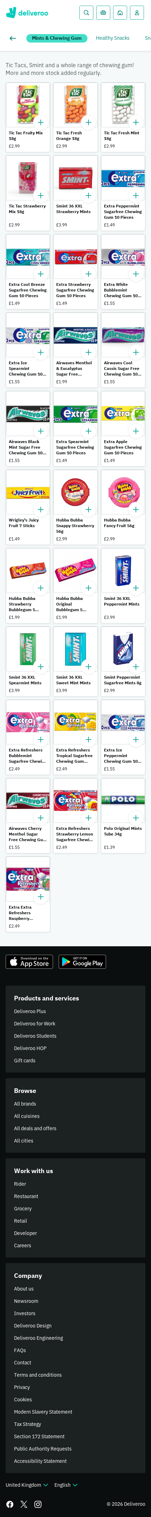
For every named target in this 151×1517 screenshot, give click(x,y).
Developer (25, 1233)
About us (24, 1289)
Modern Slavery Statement (43, 1412)
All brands (25, 1104)
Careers (22, 1245)
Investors (24, 1313)
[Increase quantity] (40, 122)
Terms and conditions (38, 1375)
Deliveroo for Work (34, 1023)
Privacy (22, 1387)
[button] (28, 117)
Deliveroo (27, 12)
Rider (20, 1184)
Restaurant (26, 1196)
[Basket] (103, 13)
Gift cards (24, 1060)
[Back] (14, 38)
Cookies (23, 1399)
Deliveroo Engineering (38, 1338)
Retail (20, 1221)
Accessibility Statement (40, 1461)
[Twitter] (24, 1504)
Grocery (23, 1208)
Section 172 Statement (39, 1436)
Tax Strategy (27, 1424)
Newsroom (26, 1301)
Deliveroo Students (35, 1036)
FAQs (20, 1350)
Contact (22, 1362)
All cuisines (27, 1116)
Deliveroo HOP (30, 1048)
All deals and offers (35, 1128)
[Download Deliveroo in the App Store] (29, 962)
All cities (23, 1141)
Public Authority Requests (43, 1449)
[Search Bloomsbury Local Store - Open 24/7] (86, 13)
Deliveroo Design (33, 1326)
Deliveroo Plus (30, 1011)
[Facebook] (10, 1504)
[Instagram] (38, 1504)
